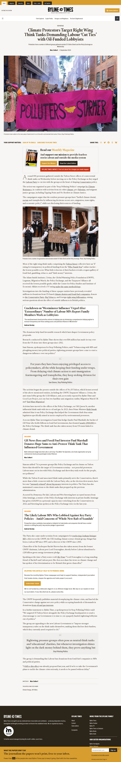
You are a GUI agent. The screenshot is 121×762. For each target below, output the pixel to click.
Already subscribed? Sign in (99, 759)
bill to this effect (32, 666)
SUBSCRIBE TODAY (32, 583)
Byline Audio (93, 734)
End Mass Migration (35, 402)
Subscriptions (113, 10)
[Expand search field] (117, 18)
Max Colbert (54, 50)
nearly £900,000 (87, 423)
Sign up (113, 750)
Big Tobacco (50, 297)
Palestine (81, 190)
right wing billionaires (76, 297)
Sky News (61, 557)
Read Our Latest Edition (68, 163)
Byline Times (93, 720)
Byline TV (92, 726)
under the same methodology (67, 287)
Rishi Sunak (91, 409)
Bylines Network (94, 746)
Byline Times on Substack (96, 728)
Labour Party (31, 182)
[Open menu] (3, 18)
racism (25, 200)
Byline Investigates (95, 744)
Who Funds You (75, 267)
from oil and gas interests (42, 605)
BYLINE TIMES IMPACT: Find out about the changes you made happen (65, 169)
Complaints (75, 730)
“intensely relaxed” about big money (45, 484)
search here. (39, 739)
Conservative (85, 182)
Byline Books (93, 731)
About (73, 720)
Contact (74, 723)
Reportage (60, 26)
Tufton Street (71, 264)
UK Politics (35, 690)
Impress (61, 723)
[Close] (118, 748)
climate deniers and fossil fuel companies (72, 294)
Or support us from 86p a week (100, 755)
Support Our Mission (49, 163)
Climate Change (27, 690)
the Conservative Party (34, 297)
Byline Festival (93, 723)
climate (70, 190)
